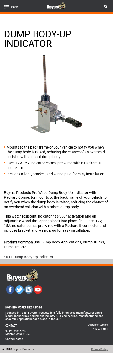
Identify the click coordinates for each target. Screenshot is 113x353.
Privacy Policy (99, 349)
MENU (14, 6)
